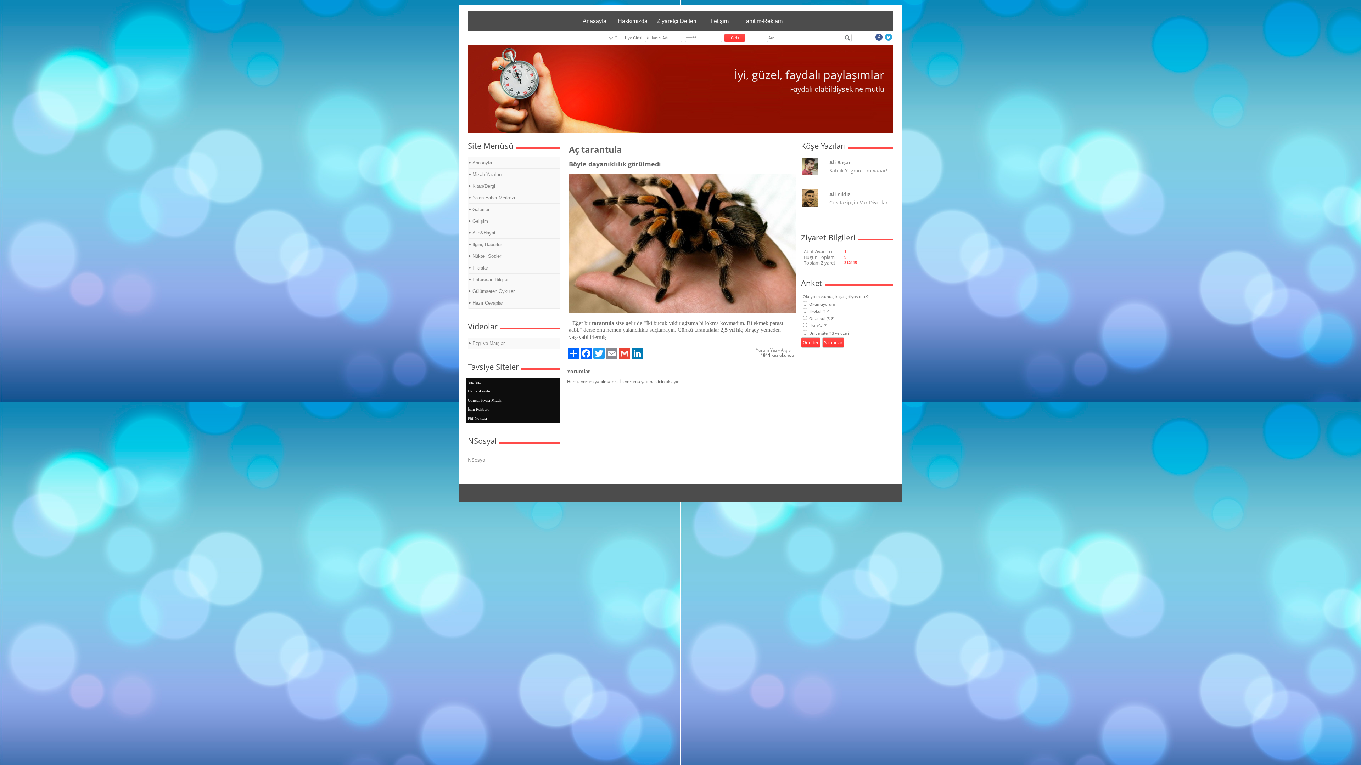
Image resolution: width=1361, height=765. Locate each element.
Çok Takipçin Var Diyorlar (858, 202)
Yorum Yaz (766, 350)
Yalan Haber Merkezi (493, 197)
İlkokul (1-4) (819, 311)
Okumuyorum (822, 304)
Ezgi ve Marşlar (488, 343)
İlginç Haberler (487, 244)
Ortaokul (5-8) (821, 318)
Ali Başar (840, 162)
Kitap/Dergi (483, 186)
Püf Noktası (477, 418)
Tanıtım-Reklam (763, 21)
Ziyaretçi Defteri (676, 21)
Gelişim (480, 221)
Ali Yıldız (839, 194)
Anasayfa (594, 21)
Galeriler (480, 209)
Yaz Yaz (474, 382)
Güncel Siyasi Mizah (485, 400)
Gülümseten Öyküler (493, 291)
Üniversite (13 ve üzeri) (829, 333)
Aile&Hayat (483, 233)
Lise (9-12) (818, 325)
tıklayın (672, 382)
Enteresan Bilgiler (490, 279)
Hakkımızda (633, 21)
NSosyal (477, 460)
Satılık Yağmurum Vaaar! (858, 170)
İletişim (720, 21)
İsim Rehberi (478, 409)
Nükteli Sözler (486, 256)
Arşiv (786, 350)
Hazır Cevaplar (487, 303)
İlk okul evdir (479, 391)
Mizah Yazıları (487, 174)
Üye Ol (612, 37)
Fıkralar (480, 268)
